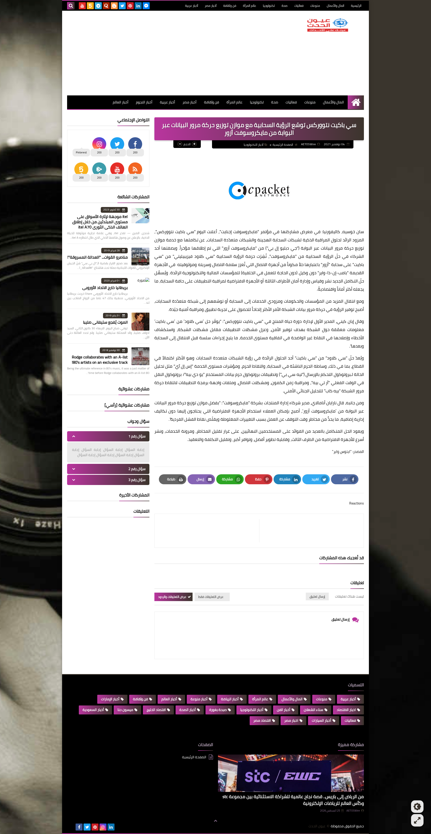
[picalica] (71, 827)
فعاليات (299, 5)
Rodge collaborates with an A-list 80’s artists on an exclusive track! (100, 359)
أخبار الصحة (187, 709)
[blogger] (114, 5)
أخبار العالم (120, 102)
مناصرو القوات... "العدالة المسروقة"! (97, 257)
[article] (209, 531)
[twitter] (122, 5)
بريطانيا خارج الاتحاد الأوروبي (105, 287)
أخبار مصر (210, 5)
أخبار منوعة (199, 699)
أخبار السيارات (321, 720)
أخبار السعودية (93, 709)
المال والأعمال (335, 5)
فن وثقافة (229, 5)
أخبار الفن (283, 709)
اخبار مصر (291, 720)
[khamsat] (90, 5)
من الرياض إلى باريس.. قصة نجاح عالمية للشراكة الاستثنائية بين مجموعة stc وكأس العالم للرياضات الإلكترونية (293, 799)
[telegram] (98, 5)
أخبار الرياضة (230, 699)
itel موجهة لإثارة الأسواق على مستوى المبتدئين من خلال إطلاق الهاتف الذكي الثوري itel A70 (100, 222)
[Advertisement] (158, 53)
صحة (285, 5)
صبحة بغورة (218, 709)
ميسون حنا (125, 709)
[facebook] (79, 827)
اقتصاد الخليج (156, 709)
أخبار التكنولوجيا (253, 144)
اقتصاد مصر (262, 720)
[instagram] (103, 827)
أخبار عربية (191, 5)
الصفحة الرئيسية (283, 144)
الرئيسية (356, 5)
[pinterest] (130, 5)
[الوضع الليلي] (417, 806)
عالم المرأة (249, 5)
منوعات (315, 5)
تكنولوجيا (269, 5)
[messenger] (146, 5)
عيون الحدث (317, 826)
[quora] (106, 5)
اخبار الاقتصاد (346, 709)
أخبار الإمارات (110, 699)
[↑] (215, 821)
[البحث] (71, 5)
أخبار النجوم (144, 102)
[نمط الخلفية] (417, 820)
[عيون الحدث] (328, 25)
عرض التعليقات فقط (210, 597)
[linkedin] (138, 5)
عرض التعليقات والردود (172, 597)
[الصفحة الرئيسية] (356, 102)
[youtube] (82, 5)
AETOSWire (353, 810)
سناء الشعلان (313, 709)
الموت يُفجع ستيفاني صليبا (105, 322)
